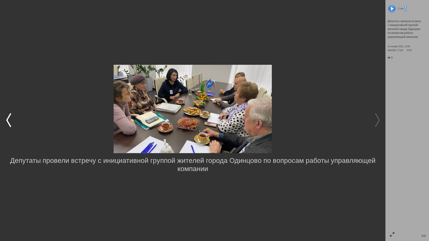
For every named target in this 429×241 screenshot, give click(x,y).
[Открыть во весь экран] (392, 234)
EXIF (409, 50)
